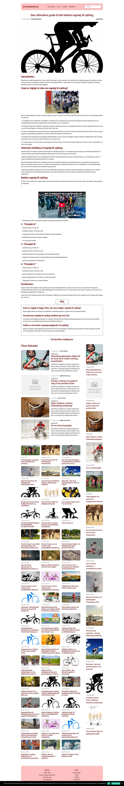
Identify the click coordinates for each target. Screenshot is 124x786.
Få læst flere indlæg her (62, 339)
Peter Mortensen (36, 19)
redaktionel (99, 19)
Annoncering (51, 7)
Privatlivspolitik (115, 783)
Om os (59, 7)
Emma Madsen (64, 351)
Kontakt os (72, 7)
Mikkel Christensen (65, 376)
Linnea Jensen (62, 398)
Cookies (64, 7)
